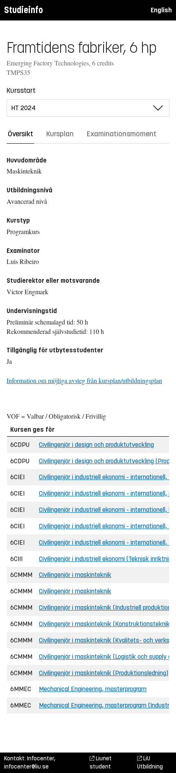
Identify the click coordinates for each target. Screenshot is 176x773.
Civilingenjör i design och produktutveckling (96, 444)
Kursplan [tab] (60, 133)
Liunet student (101, 762)
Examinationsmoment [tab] (121, 133)
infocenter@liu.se (26, 766)
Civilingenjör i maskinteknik (75, 575)
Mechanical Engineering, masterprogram (93, 689)
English (161, 10)
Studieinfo (23, 10)
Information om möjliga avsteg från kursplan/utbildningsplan (84, 380)
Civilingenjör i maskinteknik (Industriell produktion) (106, 607)
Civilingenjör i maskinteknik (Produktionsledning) (103, 673)
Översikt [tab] (20, 133)
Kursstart (21, 90)
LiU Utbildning (150, 762)
